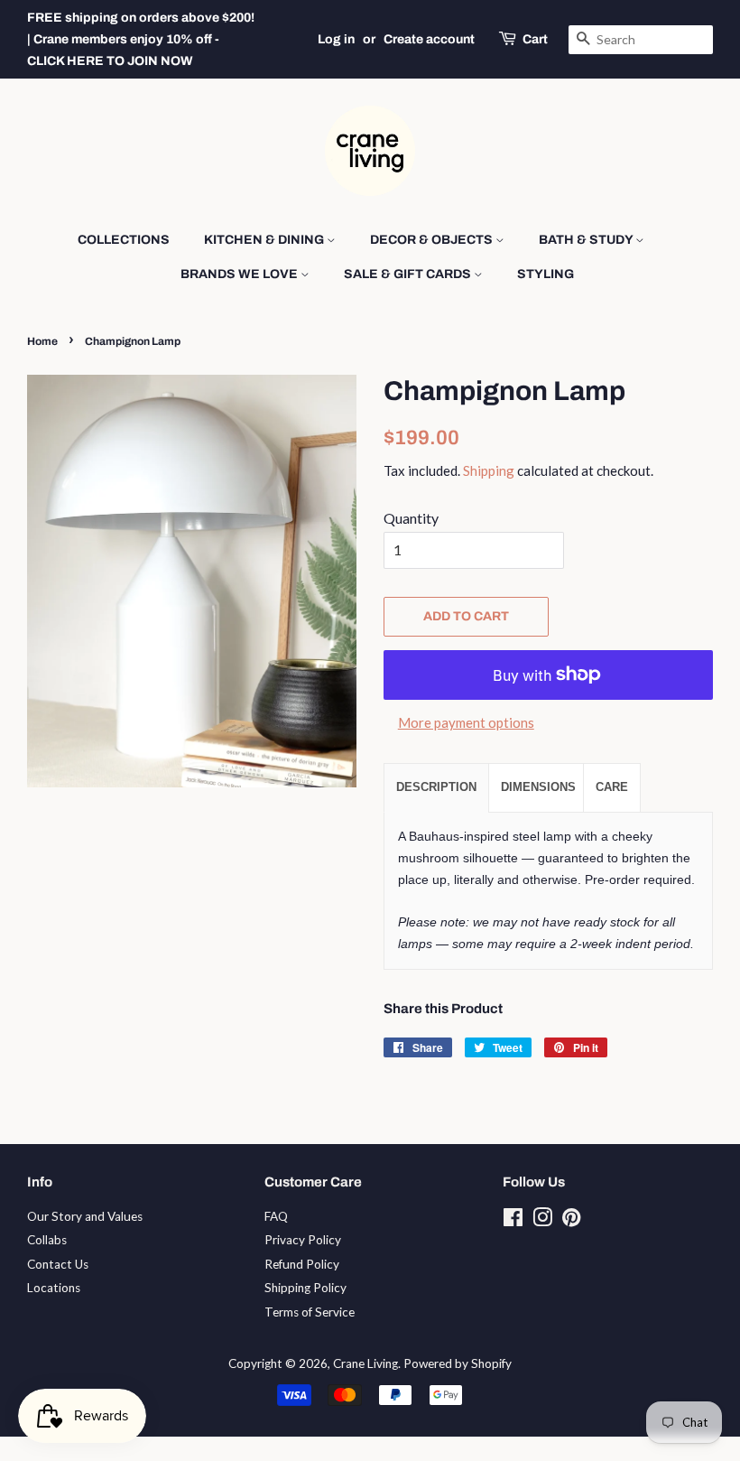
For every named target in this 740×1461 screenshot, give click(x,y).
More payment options (466, 722)
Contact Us (57, 1264)
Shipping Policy (305, 1287)
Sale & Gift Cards (409, 274)
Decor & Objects (432, 240)
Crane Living (365, 1363)
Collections (124, 240)
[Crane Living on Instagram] (542, 1221)
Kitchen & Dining (265, 240)
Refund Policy (301, 1264)
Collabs (47, 1240)
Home (42, 341)
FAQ (276, 1216)
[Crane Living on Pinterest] (571, 1221)
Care (612, 787)
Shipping (488, 470)
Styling (545, 274)
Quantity (411, 517)
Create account (429, 39)
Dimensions (538, 787)
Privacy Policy (302, 1240)
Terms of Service (309, 1312)
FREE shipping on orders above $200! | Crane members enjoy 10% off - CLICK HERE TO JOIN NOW (140, 39)
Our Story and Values (85, 1216)
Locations (53, 1287)
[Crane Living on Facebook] (513, 1221)
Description (436, 787)
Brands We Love (240, 274)
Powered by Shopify (457, 1363)
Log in (336, 39)
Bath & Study (587, 240)
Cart (535, 39)
